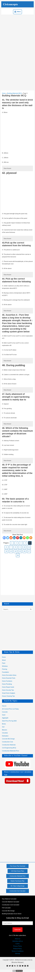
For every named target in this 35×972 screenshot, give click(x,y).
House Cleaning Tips (8, 696)
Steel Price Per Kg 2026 (9, 721)
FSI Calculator (6, 908)
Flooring (4, 669)
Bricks (4, 724)
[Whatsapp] (27, 537)
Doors (4, 657)
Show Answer (7, 168)
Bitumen (4, 730)
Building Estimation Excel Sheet (11, 913)
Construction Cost (7, 742)
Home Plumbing (7, 684)
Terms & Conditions (17, 951)
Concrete (5, 712)
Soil (3, 727)
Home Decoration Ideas (9, 675)
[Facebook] (4, 537)
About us (17, 938)
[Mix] (24, 537)
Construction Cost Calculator (10, 905)
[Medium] (25, 966)
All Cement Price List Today (10, 709)
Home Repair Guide (8, 687)
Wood (4, 660)
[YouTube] (22, 966)
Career (17, 943)
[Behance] (15, 966)
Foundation (5, 672)
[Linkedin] (14, 537)
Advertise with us (17, 941)
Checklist (5, 733)
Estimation (5, 736)
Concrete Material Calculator (10, 902)
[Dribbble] (17, 966)
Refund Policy (17, 948)
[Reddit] (10, 537)
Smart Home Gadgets (8, 693)
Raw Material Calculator (9, 899)
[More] (30, 537)
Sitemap (17, 953)
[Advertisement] (17, 34)
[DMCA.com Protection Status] (17, 970)
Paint (3, 663)
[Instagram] (12, 966)
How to (4, 706)
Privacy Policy (17, 946)
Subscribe (17, 929)
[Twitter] (7, 537)
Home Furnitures (7, 681)
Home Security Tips (8, 690)
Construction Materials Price (10, 751)
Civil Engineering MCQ (9, 748)
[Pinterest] (17, 537)
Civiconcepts (10, 4)
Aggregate (5, 718)
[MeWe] (20, 537)
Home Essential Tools (8, 678)
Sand (3, 715)
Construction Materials (9, 745)
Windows (5, 666)
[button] (18, 866)
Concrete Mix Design (8, 739)
